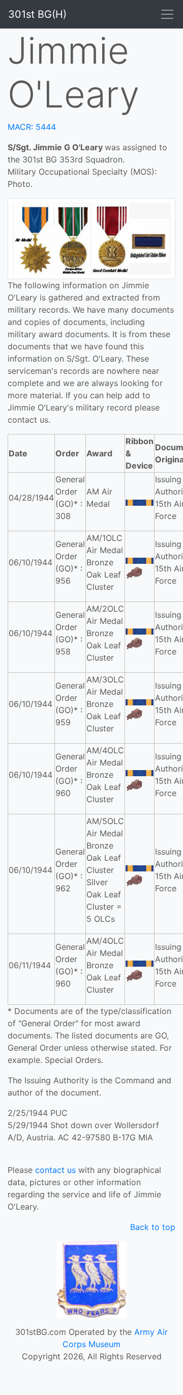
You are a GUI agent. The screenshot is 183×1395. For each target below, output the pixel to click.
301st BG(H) (37, 14)
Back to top (152, 1227)
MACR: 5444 (32, 127)
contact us (55, 1170)
